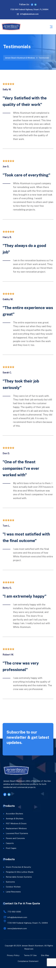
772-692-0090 (14, 912)
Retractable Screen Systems (19, 877)
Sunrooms (10, 882)
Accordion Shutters (14, 813)
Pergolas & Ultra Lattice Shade (19, 872)
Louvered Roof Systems (17, 833)
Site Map (45, 955)
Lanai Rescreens (13, 892)
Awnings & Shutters (14, 818)
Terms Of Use (30, 955)
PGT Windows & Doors (16, 823)
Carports (10, 843)
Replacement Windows (16, 828)
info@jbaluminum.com (29, 14)
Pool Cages (11, 848)
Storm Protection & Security (18, 867)
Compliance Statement (28, 961)
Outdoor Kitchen (13, 887)
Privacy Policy (13, 955)
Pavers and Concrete (15, 838)
